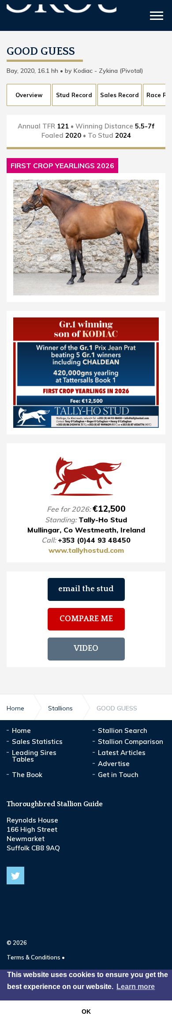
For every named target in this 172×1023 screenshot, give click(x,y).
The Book (27, 774)
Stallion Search (122, 730)
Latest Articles (122, 752)
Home (21, 730)
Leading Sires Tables (34, 756)
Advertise (114, 763)
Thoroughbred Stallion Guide (61, 16)
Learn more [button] (135, 986)
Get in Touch (118, 774)
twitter (15, 875)
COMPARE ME (86, 619)
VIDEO (86, 648)
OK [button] (86, 1011)
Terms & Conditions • (36, 957)
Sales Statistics (37, 741)
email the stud (86, 589)
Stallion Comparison (130, 741)
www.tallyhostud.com (86, 550)
